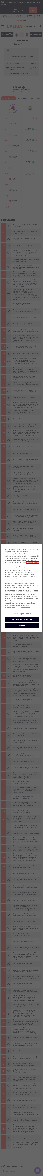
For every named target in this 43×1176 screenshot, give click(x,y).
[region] (21, 588)
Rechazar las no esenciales (22, 619)
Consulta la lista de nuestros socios (17, 608)
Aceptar (22, 625)
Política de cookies (32, 562)
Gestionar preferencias (22, 614)
